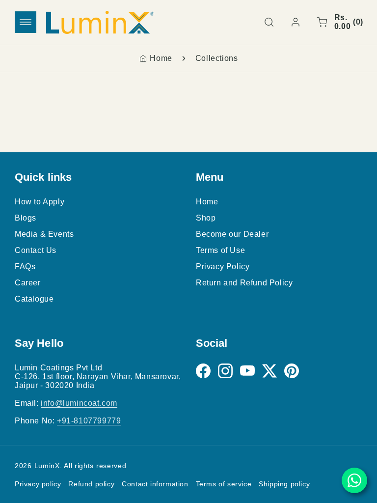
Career (28, 283)
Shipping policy (284, 484)
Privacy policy (38, 484)
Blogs (25, 218)
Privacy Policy (222, 266)
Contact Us (35, 250)
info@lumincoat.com (79, 403)
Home (161, 58)
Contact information (155, 484)
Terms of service (224, 484)
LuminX (47, 466)
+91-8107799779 (89, 421)
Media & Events (44, 234)
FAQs (25, 266)
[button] (25, 22)
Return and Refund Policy (244, 283)
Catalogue (34, 299)
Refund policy (91, 484)
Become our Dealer (232, 234)
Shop (205, 218)
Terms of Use (220, 250)
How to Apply (39, 201)
